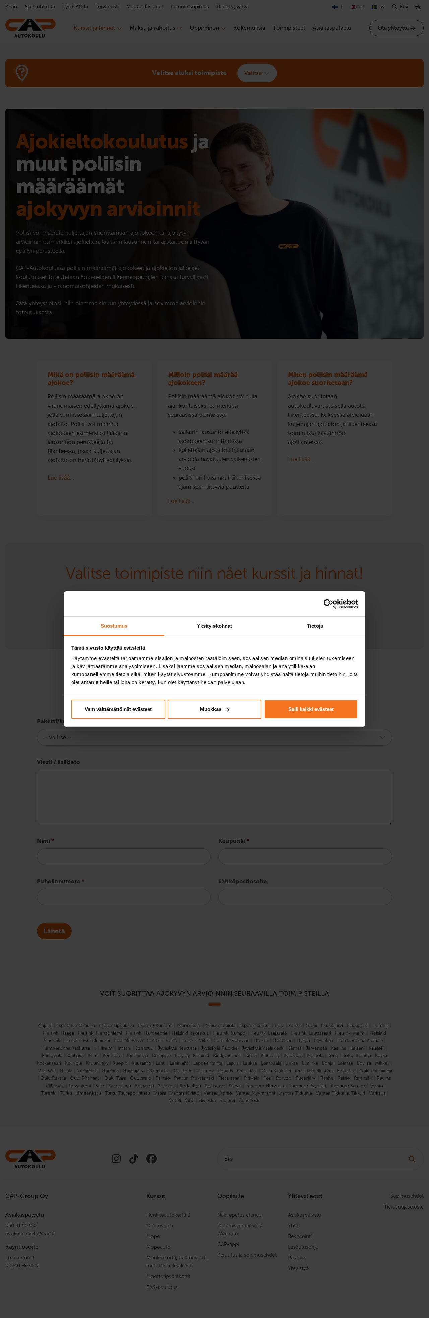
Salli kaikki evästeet (311, 709)
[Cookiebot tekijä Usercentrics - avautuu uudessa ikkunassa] (328, 604)
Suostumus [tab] (114, 626)
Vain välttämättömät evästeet (118, 709)
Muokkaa (210, 709)
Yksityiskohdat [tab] (214, 626)
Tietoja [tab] (315, 626)
